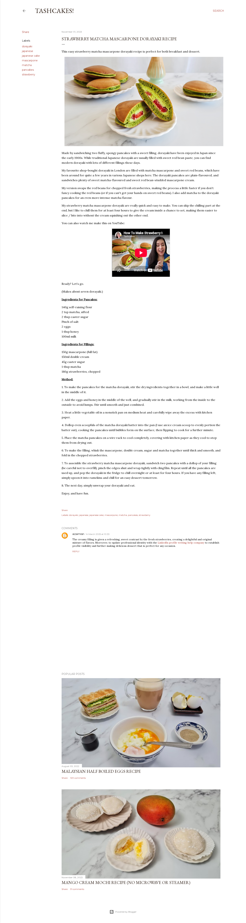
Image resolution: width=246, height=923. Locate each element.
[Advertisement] (141, 638)
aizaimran (78, 534)
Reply (75, 551)
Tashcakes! (54, 10)
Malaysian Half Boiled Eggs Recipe (101, 771)
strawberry (28, 74)
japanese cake (31, 55)
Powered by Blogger (126, 911)
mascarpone (30, 60)
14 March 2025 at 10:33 (97, 534)
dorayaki (27, 46)
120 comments (78, 778)
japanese (27, 51)
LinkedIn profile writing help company (181, 542)
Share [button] (25, 32)
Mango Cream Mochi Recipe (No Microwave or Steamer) (126, 882)
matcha (27, 65)
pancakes (28, 69)
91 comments (77, 889)
